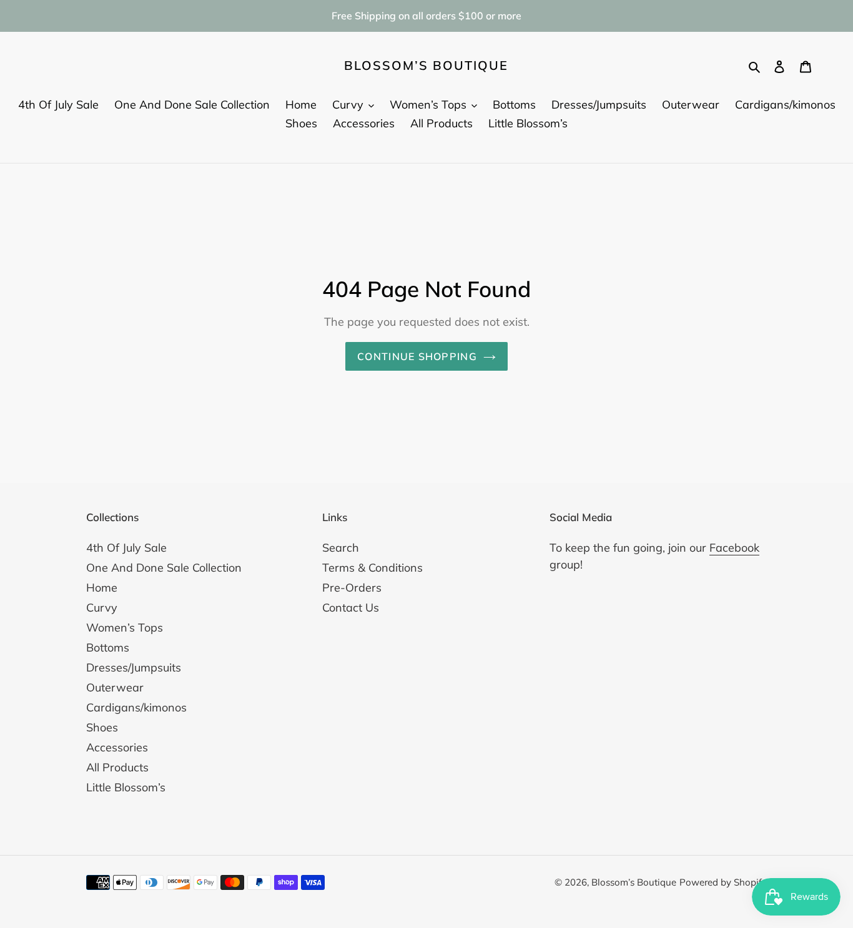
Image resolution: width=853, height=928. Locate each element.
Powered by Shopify (723, 882)
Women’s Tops (124, 627)
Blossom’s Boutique (426, 65)
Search (340, 547)
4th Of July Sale (126, 547)
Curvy (101, 607)
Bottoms (107, 647)
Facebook (734, 547)
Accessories (117, 747)
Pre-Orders (352, 587)
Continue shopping (417, 356)
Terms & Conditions (372, 567)
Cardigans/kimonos (136, 707)
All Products (117, 767)
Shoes (102, 727)
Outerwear (115, 687)
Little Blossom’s (125, 787)
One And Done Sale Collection (164, 567)
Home (101, 587)
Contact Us (350, 607)
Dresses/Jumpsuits (133, 667)
